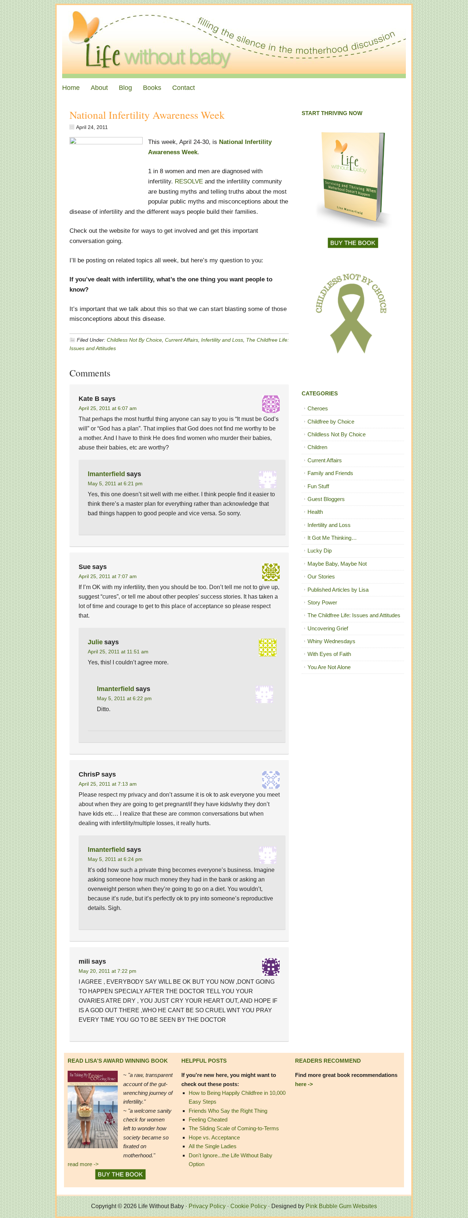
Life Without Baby (234, 41)
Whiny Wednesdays (331, 641)
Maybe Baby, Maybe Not (337, 564)
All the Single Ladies (213, 1146)
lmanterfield (106, 474)
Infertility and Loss (222, 340)
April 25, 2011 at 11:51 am (118, 651)
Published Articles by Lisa (338, 590)
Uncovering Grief (327, 628)
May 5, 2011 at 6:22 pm (124, 698)
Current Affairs (181, 340)
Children (317, 447)
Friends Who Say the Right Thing (228, 1111)
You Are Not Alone (329, 667)
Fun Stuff (318, 486)
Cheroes (317, 408)
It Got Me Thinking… (332, 538)
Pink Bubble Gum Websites (341, 1206)
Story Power (322, 602)
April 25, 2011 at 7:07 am (108, 576)
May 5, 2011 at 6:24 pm (115, 859)
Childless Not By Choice (134, 340)
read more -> (83, 1164)
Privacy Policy (207, 1206)
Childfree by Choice (330, 421)
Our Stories (321, 576)
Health (315, 512)
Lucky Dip (319, 550)
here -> (304, 1084)
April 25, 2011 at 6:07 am (108, 408)
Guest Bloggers (326, 499)
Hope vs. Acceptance (214, 1137)
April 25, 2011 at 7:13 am (108, 784)
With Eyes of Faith (329, 654)
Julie (95, 642)
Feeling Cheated (208, 1119)
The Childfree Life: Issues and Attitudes (353, 615)
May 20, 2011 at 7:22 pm (107, 971)
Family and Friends (330, 473)
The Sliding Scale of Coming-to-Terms (234, 1128)
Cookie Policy (248, 1206)
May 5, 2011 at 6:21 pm (115, 483)
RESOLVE (189, 181)
